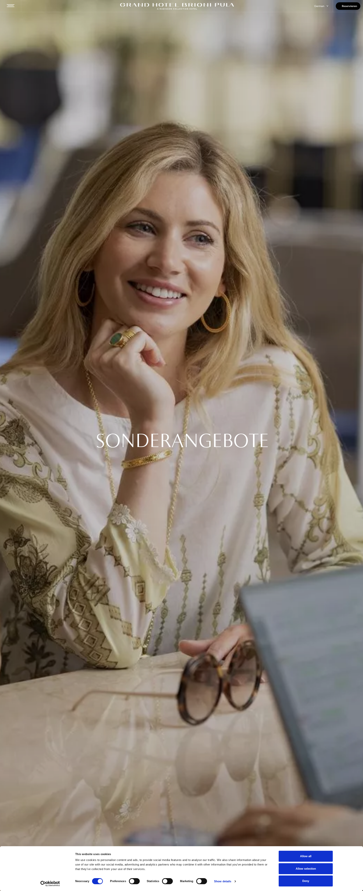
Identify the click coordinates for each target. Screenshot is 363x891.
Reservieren (349, 6)
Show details (222, 881)
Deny (305, 880)
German (319, 6)
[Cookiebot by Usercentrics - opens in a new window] (50, 883)
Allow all (305, 856)
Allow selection (306, 868)
